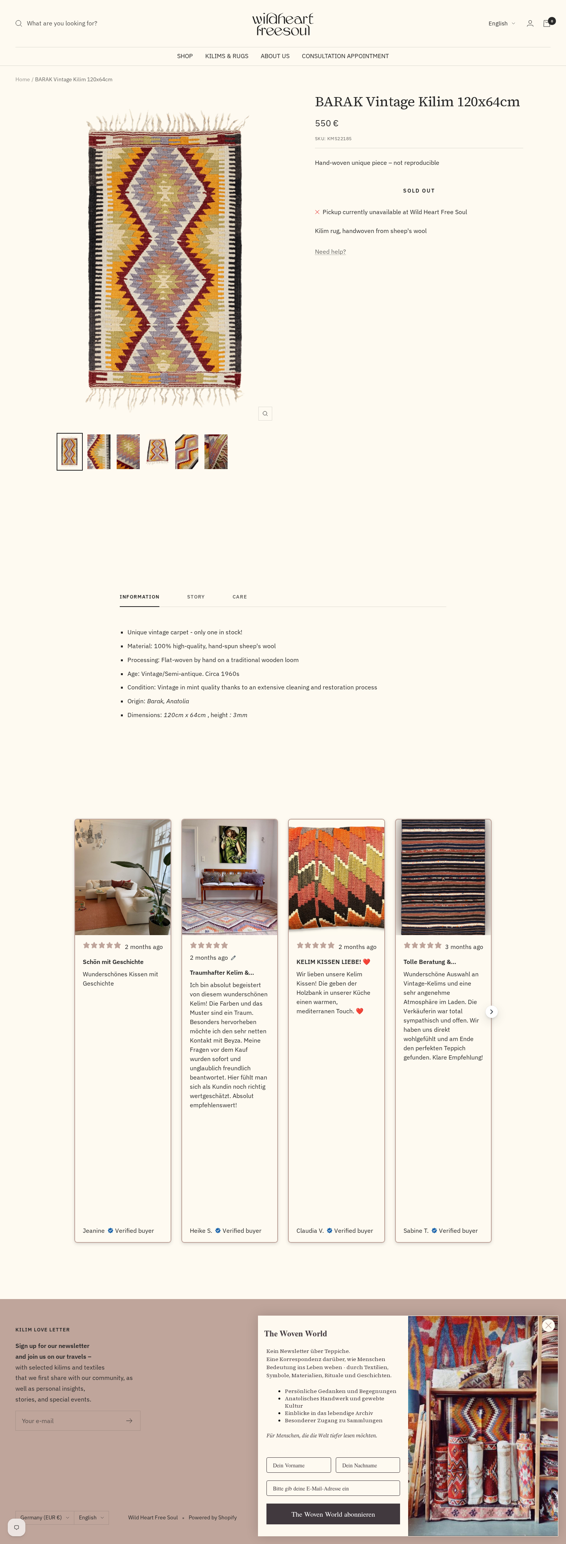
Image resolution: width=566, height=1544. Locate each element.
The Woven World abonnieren (333, 1514)
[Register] (129, 1420)
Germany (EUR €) (41, 1517)
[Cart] (547, 23)
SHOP (185, 56)
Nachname (348, 1451)
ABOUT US (275, 56)
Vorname (277, 1451)
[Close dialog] (548, 1325)
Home (22, 79)
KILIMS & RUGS (226, 56)
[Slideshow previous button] (74, 1012)
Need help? (330, 251)
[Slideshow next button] (492, 1012)
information (139, 597)
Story (196, 597)
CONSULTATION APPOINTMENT (345, 56)
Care (240, 597)
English (498, 23)
